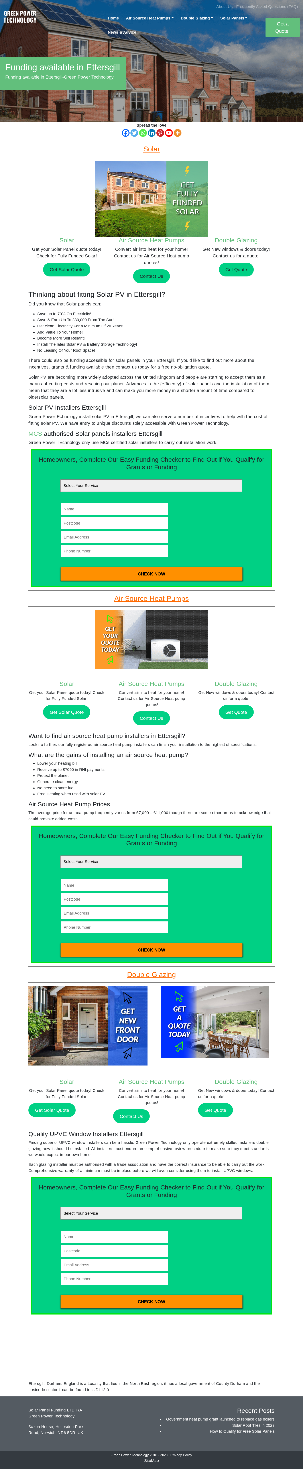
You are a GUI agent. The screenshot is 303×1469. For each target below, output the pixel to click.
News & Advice (122, 32)
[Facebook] (126, 133)
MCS (35, 433)
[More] (177, 133)
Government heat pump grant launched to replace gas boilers (220, 1419)
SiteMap (151, 1460)
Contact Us (151, 718)
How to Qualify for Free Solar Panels (242, 1431)
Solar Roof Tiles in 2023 (253, 1425)
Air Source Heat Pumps (148, 18)
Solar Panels (232, 18)
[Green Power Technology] (20, 18)
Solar (66, 240)
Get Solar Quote (67, 712)
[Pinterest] (160, 133)
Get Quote (236, 712)
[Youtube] (169, 133)
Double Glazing (195, 18)
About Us (224, 6)
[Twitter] (134, 133)
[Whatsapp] (143, 133)
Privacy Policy (181, 1455)
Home (113, 18)
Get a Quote (282, 27)
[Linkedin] (151, 133)
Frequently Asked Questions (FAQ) (267, 6)
